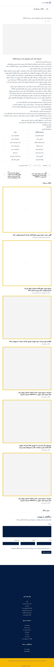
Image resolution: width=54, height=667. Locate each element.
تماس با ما (27, 636)
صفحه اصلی (27, 625)
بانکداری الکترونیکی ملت (27, 608)
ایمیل (33, 540)
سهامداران (27, 632)
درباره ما (27, 634)
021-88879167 (27, 651)
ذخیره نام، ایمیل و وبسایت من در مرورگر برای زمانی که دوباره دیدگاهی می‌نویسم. (30, 548)
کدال (27, 601)
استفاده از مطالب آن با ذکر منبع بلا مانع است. (15, 660)
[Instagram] (50, 591)
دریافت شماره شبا (27, 629)
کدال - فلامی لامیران (27, 603)
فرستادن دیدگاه (46, 552)
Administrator (45, 165)
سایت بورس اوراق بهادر (27, 610)
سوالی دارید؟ (27, 649)
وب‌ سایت (16, 540)
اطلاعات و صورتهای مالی (23, 165)
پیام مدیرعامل (27, 627)
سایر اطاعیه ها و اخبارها (46, 237)
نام (50, 540)
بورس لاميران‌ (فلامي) (27, 612)
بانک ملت (27, 605)
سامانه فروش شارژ (27, 614)
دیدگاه (49, 524)
